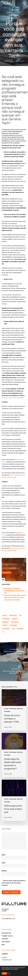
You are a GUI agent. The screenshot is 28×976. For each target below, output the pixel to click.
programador (6, 628)
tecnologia (20, 628)
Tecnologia (14, 18)
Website (4, 871)
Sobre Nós (5, 939)
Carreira (14, 10)
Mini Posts (14, 15)
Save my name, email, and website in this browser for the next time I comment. (14, 883)
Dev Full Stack (14, 12)
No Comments (20, 61)
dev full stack (6, 618)
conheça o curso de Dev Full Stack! (13, 398)
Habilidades (5, 622)
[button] (26, 3)
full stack (14, 618)
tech (13, 628)
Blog (3, 944)
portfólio (4, 625)
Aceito (4, 973)
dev (20, 615)
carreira (4, 615)
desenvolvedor (13, 615)
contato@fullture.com (8, 918)
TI (3, 631)
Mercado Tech (15, 622)
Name (4, 855)
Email (4, 863)
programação (13, 625)
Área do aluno (6, 941)
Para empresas (6, 933)
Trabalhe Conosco (7, 936)
